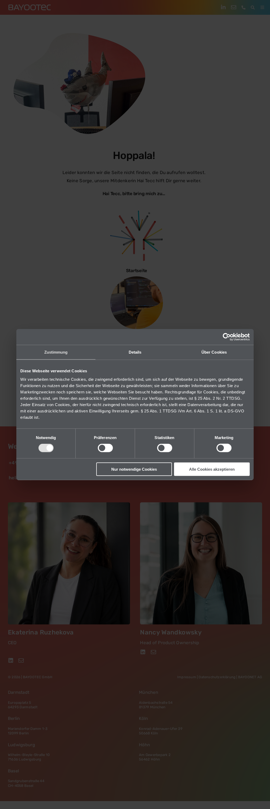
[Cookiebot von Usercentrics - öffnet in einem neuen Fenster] (227, 337)
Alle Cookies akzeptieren (212, 469)
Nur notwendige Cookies (134, 469)
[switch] (105, 448)
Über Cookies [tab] (214, 352)
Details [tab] (135, 352)
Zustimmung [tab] (56, 352)
